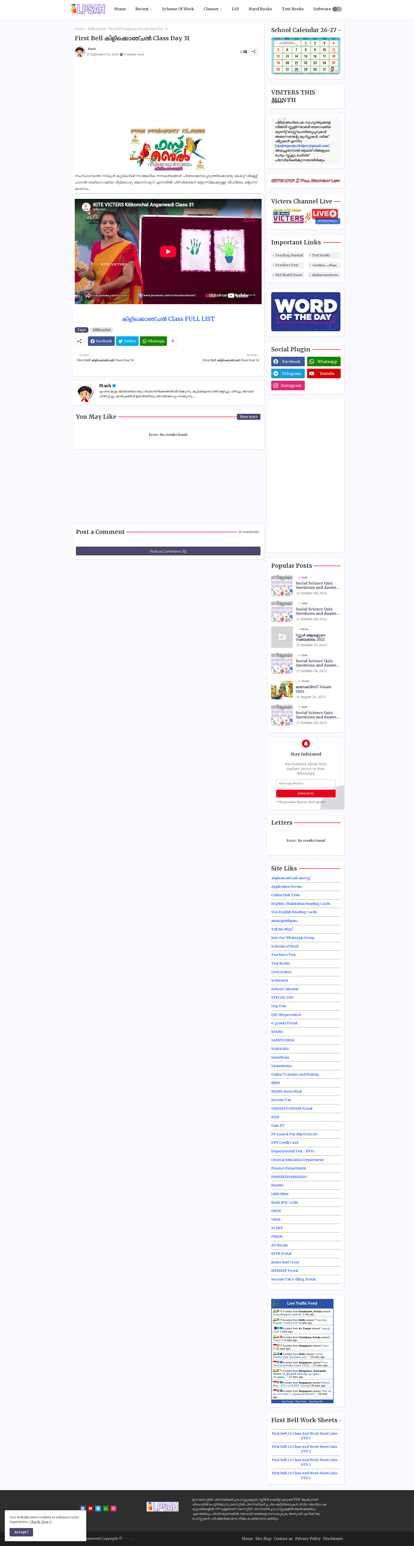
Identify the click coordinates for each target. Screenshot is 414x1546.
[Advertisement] (168, 93)
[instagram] (113, 1508)
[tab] (120, 9)
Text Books (293, 8)
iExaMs (277, 1185)
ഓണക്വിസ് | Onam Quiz (313, 689)
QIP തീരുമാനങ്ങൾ (286, 1015)
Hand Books (260, 8)
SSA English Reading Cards (294, 912)
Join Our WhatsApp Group (292, 938)
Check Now (39, 1522)
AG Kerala (279, 1245)
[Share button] (173, 341)
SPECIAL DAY (282, 997)
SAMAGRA (280, 1049)
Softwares (323, 8)
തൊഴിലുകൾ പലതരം (287, 1314)
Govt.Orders (281, 972)
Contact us (283, 1538)
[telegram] (98, 1508)
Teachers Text (286, 265)
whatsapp (327, 361)
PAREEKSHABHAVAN (289, 1177)
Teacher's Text (283, 955)
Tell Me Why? (282, 929)
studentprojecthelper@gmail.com (302, 146)
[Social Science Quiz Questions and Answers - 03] (282, 663)
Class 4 (278, 1340)
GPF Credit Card (284, 1142)
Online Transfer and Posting (295, 1074)
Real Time (300, 1401)
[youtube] (90, 1508)
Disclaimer (333, 1538)
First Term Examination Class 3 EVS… (300, 1364)
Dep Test (278, 1006)
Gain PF (277, 1125)
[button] (337, 9)
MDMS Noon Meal (286, 1091)
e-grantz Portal (284, 1023)
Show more (249, 417)
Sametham (280, 1057)
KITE (275, 1117)
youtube (327, 373)
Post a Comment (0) (168, 551)
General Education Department (297, 1160)
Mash (105, 385)
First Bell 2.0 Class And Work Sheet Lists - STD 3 (306, 1462)
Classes (211, 8)
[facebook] (83, 1508)
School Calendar (285, 989)
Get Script (287, 1401)
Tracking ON (315, 1401)
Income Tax (281, 1100)
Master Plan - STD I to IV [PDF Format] (301, 1384)
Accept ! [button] (21, 1532)
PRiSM (276, 1236)
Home (120, 8)
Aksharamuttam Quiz (326, 275)
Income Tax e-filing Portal (293, 1279)
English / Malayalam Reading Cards (300, 903)
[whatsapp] (106, 1508)
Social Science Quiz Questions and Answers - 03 (318, 663)
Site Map (263, 1538)
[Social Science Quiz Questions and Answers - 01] (282, 585)
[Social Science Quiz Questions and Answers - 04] (282, 715)
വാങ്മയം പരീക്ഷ (324, 265)
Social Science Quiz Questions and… (298, 1355)
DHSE (276, 1211)
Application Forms (286, 886)
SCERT (277, 1228)
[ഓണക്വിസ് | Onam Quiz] (282, 689)
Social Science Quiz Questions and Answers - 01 (318, 585)
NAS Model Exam (288, 275)
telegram (291, 373)
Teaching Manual (289, 255)
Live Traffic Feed (302, 1303)
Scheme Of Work (178, 8)
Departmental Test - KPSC (293, 1151)
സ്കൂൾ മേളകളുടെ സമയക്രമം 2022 (310, 637)
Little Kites (279, 1194)
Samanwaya (281, 1066)
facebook (291, 361)
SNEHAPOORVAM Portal (291, 1108)
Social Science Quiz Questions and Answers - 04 (318, 715)
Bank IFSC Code (284, 1202)
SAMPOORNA (282, 1040)
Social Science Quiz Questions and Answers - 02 (318, 611)
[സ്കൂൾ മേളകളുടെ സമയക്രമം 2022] (282, 637)
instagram (291, 385)
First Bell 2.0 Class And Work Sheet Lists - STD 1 (306, 1435)
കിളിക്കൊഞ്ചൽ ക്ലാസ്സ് (290, 878)
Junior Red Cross (285, 1262)
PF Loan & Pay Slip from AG (294, 1134)
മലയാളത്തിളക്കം (284, 920)
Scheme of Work (285, 946)
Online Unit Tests (285, 895)
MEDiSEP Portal (284, 1270)
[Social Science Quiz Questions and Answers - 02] (282, 611)
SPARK (277, 1032)
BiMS (275, 1083)
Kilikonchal (96, 29)
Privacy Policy (308, 1538)
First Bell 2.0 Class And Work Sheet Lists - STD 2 (306, 1449)
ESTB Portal (281, 1253)
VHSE (276, 1219)
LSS (235, 8)
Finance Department (288, 1168)
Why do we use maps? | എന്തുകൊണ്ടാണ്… (302, 1392)
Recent (142, 8)
